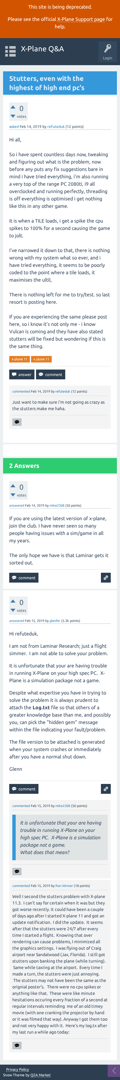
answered (16, 505)
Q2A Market (40, 1075)
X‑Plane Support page (81, 19)
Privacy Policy (17, 1069)
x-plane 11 (19, 359)
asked (14, 127)
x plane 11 (41, 359)
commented (21, 391)
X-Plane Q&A (42, 49)
